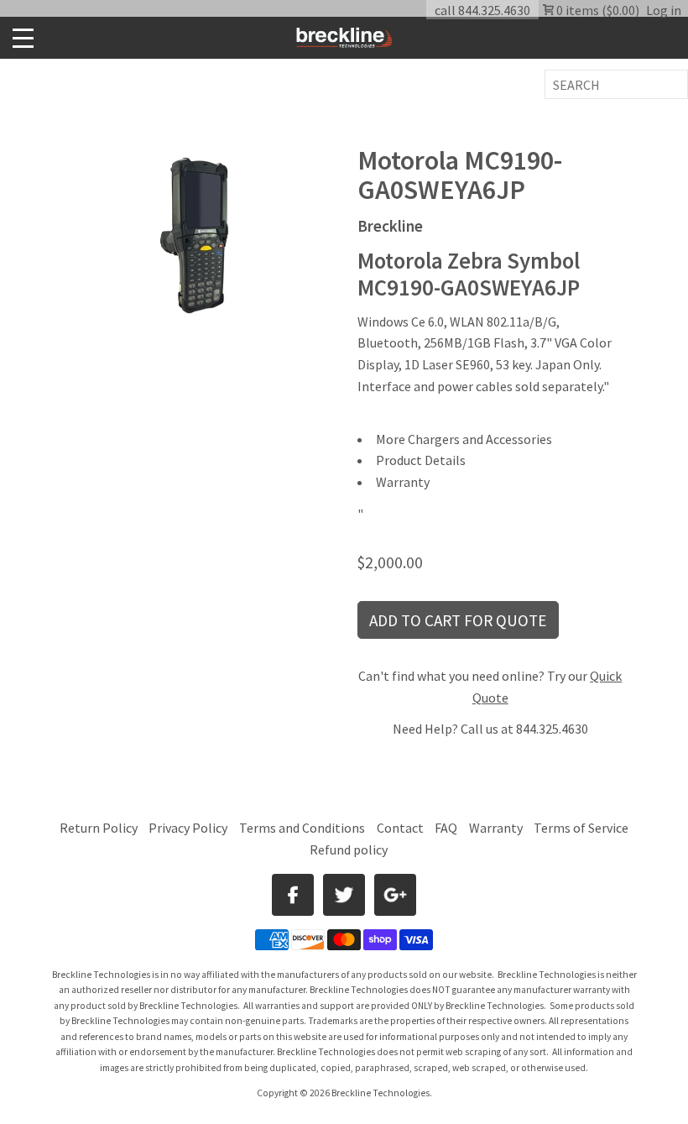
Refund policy (349, 849)
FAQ (446, 827)
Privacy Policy (188, 827)
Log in (663, 10)
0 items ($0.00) (596, 10)
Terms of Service (581, 827)
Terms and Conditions (303, 827)
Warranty (496, 827)
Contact (400, 827)
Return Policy (99, 827)
